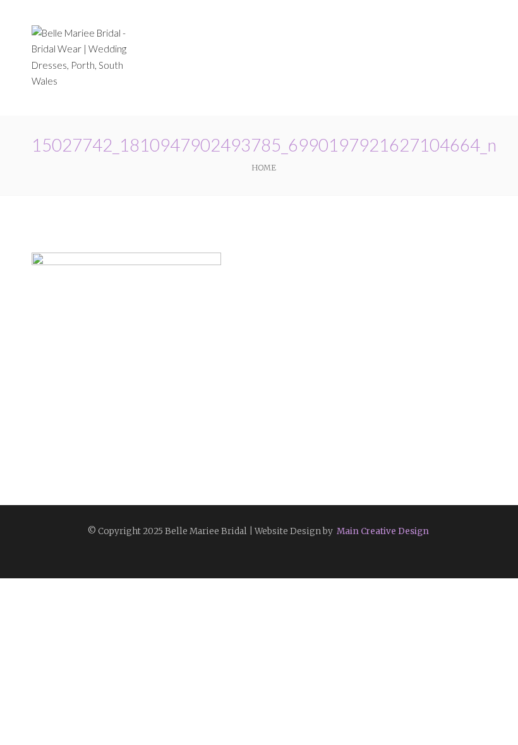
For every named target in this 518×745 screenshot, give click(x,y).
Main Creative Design (382, 531)
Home (263, 167)
